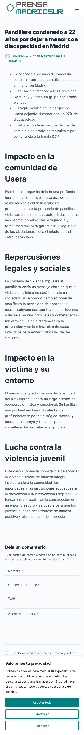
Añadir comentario (23, 614)
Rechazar (42, 725)
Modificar (42, 714)
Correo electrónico (23, 585)
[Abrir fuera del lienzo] (77, 8)
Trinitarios (13, 61)
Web (11, 598)
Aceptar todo (42, 702)
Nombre (15, 571)
